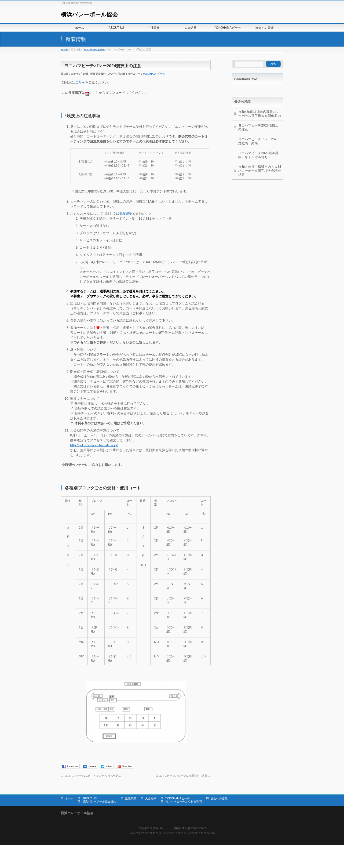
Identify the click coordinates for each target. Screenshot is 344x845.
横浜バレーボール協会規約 (99, 801)
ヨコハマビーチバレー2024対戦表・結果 (183, 775)
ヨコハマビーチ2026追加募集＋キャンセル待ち (258, 155)
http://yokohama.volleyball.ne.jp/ (94, 445)
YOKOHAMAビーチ (154, 73)
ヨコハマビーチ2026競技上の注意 (258, 127)
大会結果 (150, 798)
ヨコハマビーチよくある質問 (183, 801)
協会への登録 (219, 798)
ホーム (69, 798)
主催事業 (130, 798)
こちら (80, 82)
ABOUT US (89, 798)
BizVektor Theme (172, 833)
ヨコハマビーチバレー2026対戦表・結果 (258, 141)
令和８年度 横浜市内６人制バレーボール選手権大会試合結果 (259, 171)
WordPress (151, 833)
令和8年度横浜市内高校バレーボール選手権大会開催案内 (259, 114)
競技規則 (125, 213)
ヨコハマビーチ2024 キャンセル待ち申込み (91, 775)
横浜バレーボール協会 (89, 14)
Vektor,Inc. (194, 833)
